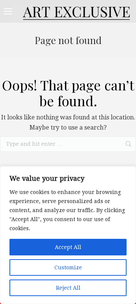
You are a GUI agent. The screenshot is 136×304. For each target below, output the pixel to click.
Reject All (68, 288)
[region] (68, 235)
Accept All (68, 247)
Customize (68, 267)
